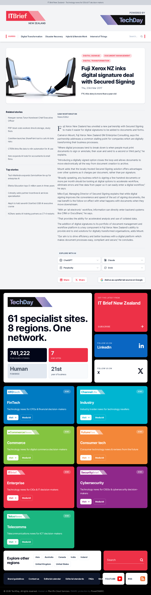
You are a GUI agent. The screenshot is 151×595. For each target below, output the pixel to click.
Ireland (84, 557)
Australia (49, 557)
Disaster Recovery (54, 36)
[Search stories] (141, 560)
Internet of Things (98, 36)
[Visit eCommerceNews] (23, 432)
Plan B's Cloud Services (58, 591)
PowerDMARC (97, 591)
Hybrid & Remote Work (76, 36)
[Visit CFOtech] (23, 392)
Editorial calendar (52, 579)
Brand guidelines (16, 579)
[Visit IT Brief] (23, 472)
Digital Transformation (31, 36)
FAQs (91, 579)
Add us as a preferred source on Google (124, 280)
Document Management (117, 56)
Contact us (34, 579)
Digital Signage (91, 56)
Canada (62, 557)
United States (62, 564)
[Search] (141, 36)
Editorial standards (75, 579)
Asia (37, 557)
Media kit (26, 417)
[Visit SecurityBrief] (96, 472)
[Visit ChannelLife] (96, 392)
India (73, 557)
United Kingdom (43, 564)
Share (66, 280)
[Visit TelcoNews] (23, 516)
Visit (11, 417)
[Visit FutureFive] (96, 432)
